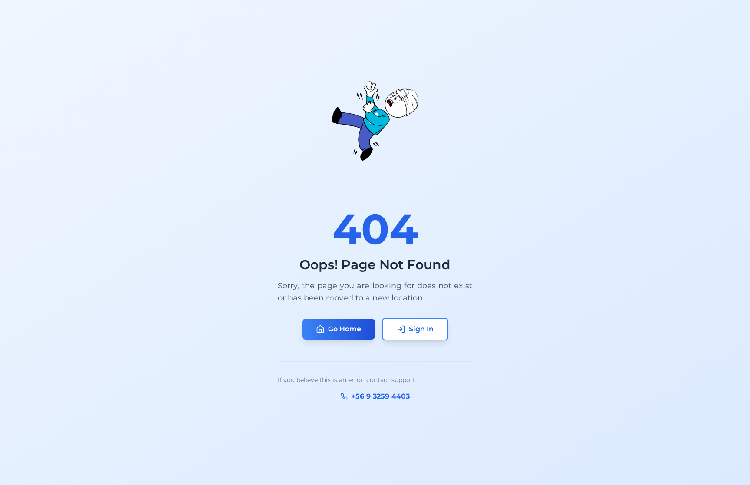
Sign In (421, 329)
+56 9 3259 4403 (380, 396)
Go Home (344, 329)
